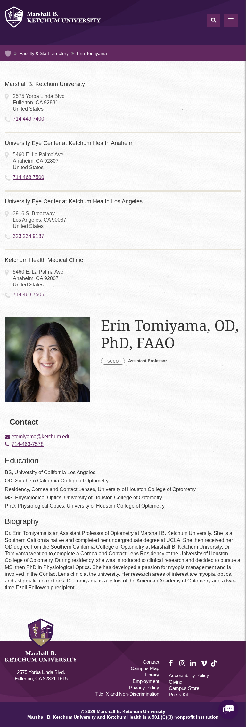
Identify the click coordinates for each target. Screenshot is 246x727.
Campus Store (184, 688)
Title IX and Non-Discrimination (127, 694)
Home (8, 53)
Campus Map (145, 668)
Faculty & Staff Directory (44, 53)
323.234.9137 (28, 236)
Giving (175, 681)
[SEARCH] (213, 20)
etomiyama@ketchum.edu (41, 436)
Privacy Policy (144, 687)
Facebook (172, 663)
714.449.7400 (28, 118)
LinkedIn (193, 663)
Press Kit (178, 694)
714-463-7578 (28, 444)
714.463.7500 (28, 177)
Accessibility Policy (189, 675)
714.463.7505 (28, 294)
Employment (146, 681)
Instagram (182, 663)
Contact (151, 662)
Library (152, 674)
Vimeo (204, 663)
